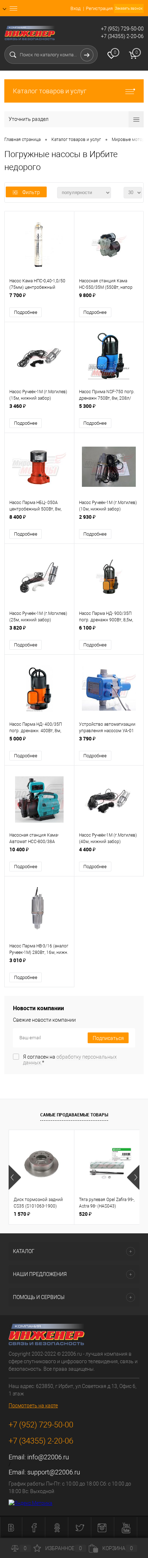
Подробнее (25, 312)
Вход (75, 8)
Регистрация (99, 8)
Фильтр (31, 192)
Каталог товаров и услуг (50, 91)
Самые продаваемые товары (74, 1114)
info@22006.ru (48, 1457)
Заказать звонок (129, 8)
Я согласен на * (70, 1059)
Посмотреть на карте (33, 1405)
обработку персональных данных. (70, 1059)
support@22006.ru (53, 1472)
